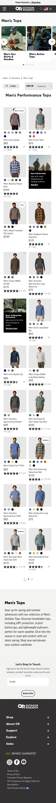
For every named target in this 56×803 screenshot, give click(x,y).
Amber (34, 553)
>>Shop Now (35, 3)
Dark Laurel (30, 277)
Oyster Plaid (9, 180)
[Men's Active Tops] (39, 44)
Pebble (12, 132)
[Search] (37, 8)
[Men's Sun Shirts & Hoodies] (13, 45)
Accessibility (13, 785)
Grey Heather (37, 277)
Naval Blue (5, 136)
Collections (15, 78)
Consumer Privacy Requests (19, 778)
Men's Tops (28, 78)
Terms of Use (13, 771)
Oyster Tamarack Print (16, 553)
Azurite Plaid (5, 180)
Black (12, 227)
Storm (16, 132)
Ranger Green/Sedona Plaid (30, 227)
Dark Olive (9, 462)
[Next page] (32, 579)
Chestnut (20, 180)
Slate (34, 415)
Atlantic (16, 180)
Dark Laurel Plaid (37, 227)
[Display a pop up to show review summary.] (24, 147)
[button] (50, 8)
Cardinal (34, 136)
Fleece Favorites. (23, 3)
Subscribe (28, 693)
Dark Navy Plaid (30, 230)
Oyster (30, 370)
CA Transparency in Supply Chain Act (23, 781)
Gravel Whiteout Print (9, 132)
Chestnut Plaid (45, 227)
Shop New (34, 185)
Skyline (20, 132)
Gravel (5, 132)
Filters (13, 86)
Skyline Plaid (34, 227)
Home (5, 78)
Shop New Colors (11, 328)
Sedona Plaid (45, 462)
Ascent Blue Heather (34, 277)
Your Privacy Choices (16, 788)
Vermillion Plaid (12, 180)
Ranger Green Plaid (30, 462)
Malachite (30, 132)
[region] (28, 2)
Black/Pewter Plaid (41, 227)
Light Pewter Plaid (41, 462)
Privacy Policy (13, 774)
